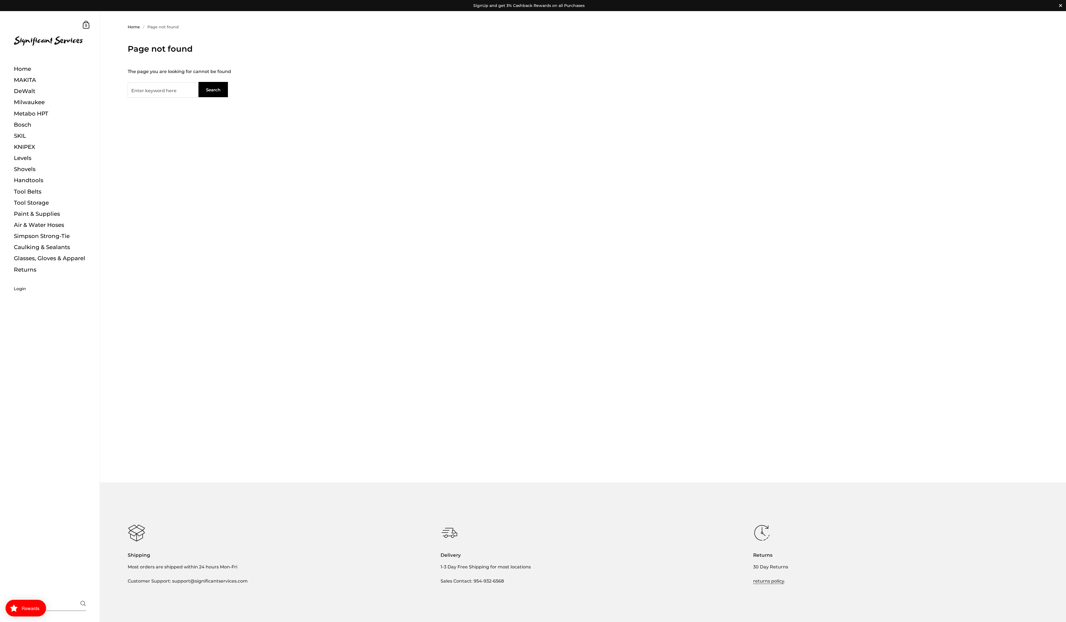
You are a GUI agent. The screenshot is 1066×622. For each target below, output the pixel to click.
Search (213, 89)
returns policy (768, 581)
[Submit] (83, 603)
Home (134, 26)
